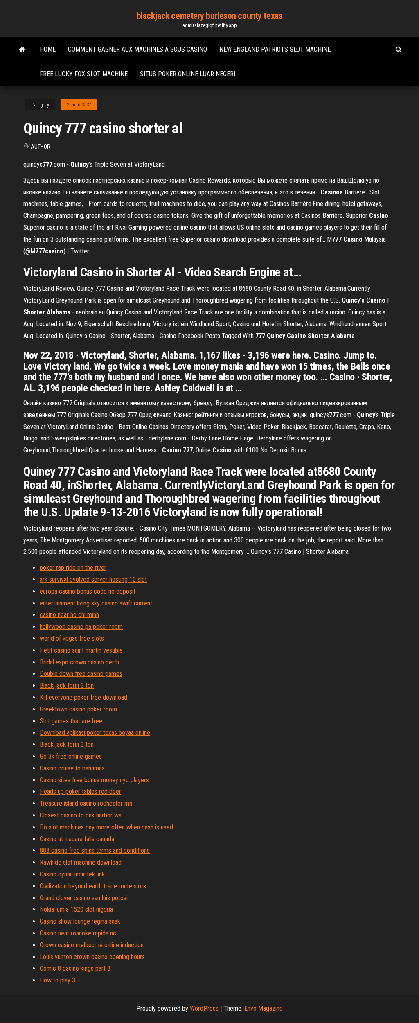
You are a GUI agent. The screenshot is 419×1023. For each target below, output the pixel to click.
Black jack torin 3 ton (67, 685)
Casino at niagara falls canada (77, 839)
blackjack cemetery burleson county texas (209, 16)
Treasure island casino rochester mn (86, 803)
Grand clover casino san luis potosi (84, 898)
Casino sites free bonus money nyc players (94, 780)
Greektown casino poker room (78, 709)
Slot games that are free (71, 721)
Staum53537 (79, 105)
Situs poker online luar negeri (187, 74)
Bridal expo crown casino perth (79, 662)
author (40, 146)
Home (48, 49)
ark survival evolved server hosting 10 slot (93, 579)
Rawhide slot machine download (81, 862)
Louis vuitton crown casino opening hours (92, 957)
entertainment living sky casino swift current (96, 603)
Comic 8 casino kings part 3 (75, 968)
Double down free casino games (81, 673)
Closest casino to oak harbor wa (81, 815)
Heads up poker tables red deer (80, 791)
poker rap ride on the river (73, 567)
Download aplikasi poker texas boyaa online (95, 732)
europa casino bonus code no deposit (87, 591)
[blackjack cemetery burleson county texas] (22, 49)
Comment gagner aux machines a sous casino (137, 49)
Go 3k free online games (71, 756)
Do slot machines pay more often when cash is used (106, 827)
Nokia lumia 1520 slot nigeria (76, 909)
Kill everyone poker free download (83, 697)
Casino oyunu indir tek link (72, 874)
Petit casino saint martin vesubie (81, 650)
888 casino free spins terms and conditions (95, 850)
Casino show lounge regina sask (80, 921)
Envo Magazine (263, 1008)
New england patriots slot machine (275, 49)
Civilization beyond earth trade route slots (93, 886)
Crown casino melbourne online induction (92, 945)
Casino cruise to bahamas (72, 768)
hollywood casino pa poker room (81, 626)
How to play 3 (57, 980)
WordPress (204, 1008)
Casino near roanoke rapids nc (78, 933)
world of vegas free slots (72, 638)
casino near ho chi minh (69, 615)
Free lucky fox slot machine (84, 74)
